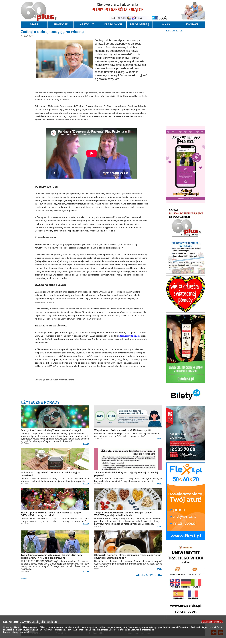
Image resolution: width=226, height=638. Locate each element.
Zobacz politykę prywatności (16, 632)
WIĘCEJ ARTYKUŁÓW (149, 575)
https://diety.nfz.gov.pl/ (129, 336)
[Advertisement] (185, 78)
